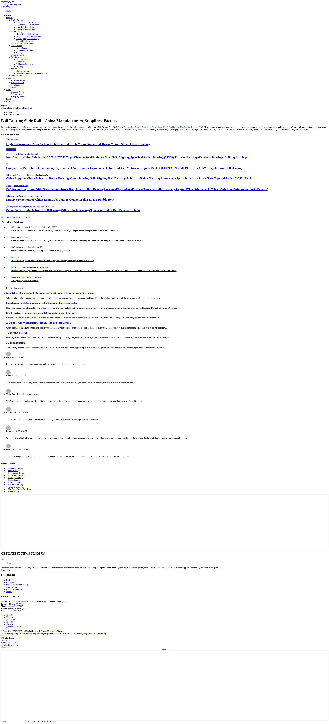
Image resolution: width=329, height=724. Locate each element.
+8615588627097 (15, 606)
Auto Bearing (16, 45)
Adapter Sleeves (23, 59)
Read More (11, 150)
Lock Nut (20, 62)
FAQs (8, 99)
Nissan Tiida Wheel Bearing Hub (170, 127)
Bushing (19, 66)
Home (8, 15)
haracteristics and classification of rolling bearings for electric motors (42, 303)
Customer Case (17, 83)
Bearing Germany (15, 477)
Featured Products (48, 631)
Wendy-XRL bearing (9, 643)
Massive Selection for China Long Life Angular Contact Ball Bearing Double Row (60, 199)
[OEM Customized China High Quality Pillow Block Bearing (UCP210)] (26, 247)
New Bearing (16, 76)
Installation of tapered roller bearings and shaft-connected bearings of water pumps (50, 293)
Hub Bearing (13, 491)
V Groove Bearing (15, 484)
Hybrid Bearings (23, 71)
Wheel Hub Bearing (24, 50)
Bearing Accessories (19, 57)
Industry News (17, 94)
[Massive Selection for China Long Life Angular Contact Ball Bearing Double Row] (24, 196)
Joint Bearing (16, 52)
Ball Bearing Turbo (16, 473)
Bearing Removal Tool (193, 127)
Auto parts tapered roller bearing (25, 281)
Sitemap (60, 631)
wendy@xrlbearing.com (11, 4)
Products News (17, 92)
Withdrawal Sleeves (24, 64)
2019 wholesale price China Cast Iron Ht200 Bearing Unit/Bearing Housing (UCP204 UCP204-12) (52, 261)
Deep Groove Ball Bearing (27, 34)
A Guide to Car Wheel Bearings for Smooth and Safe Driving (38, 322)
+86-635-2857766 (15, 604)
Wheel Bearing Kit (15, 487)
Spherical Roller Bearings (26, 27)
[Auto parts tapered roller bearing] (26, 277)
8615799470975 (7, 2)
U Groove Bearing (15, 468)
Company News (18, 96)
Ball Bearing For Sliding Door (143, 127)
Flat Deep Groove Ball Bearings (21, 489)
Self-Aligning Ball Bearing (48, 633)
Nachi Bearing (14, 480)
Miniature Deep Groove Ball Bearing (31, 73)
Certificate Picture (18, 80)
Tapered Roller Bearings (26, 22)
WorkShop (15, 87)
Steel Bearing (13, 471)
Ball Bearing (16, 32)
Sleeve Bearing (124, 127)
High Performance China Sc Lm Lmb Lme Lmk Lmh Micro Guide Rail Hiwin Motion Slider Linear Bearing (78, 144)
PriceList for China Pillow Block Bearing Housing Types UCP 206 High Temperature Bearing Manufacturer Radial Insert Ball (64, 231)
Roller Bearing (17, 20)
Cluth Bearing (22, 48)
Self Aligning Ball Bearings (27, 39)
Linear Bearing (17, 55)
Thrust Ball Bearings (24, 41)
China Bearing (7, 633)
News (8, 89)
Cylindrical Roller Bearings (27, 25)
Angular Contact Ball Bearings (29, 36)
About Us (10, 78)
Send (3, 559)
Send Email (5, 640)
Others (14, 69)
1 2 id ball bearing (15, 342)
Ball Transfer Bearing (17, 475)
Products (9, 18)
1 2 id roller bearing (16, 332)
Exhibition (15, 85)
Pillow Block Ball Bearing (22, 43)
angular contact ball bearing (95, 633)
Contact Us (10, 101)
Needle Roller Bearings (25, 29)
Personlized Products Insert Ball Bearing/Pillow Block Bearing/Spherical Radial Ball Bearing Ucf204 (73, 210)
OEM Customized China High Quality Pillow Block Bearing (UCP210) (40, 251)
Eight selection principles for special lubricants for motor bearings (40, 313)
